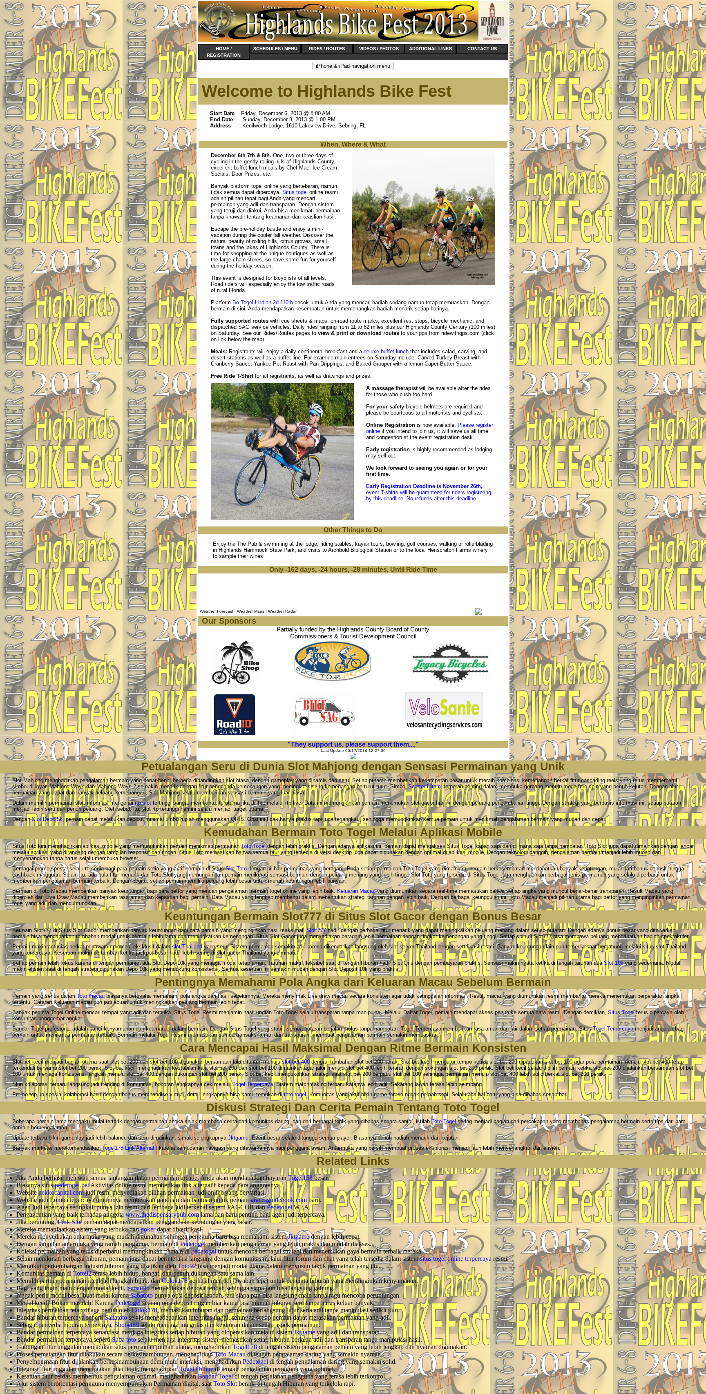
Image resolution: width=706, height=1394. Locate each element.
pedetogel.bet (72, 1185)
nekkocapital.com (61, 1192)
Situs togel (295, 192)
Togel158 (300, 1177)
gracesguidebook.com (278, 1199)
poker (148, 1229)
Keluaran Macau (356, 891)
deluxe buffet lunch (386, 351)
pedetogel (203, 1251)
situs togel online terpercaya (456, 1258)
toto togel (295, 1094)
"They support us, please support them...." (353, 744)
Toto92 (187, 1265)
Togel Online (196, 1368)
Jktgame (238, 1138)
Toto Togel (253, 846)
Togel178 (244, 1346)
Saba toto (124, 1339)
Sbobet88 (126, 1324)
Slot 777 (316, 930)
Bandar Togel (215, 1376)
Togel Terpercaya (613, 1029)
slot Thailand (187, 946)
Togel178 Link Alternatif (129, 1148)
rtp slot (143, 803)
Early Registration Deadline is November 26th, (424, 486)
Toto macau (91, 996)
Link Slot (70, 1221)
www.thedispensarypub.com (162, 1214)
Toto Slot (225, 1383)
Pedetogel (279, 1207)
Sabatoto (138, 1288)
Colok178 (175, 1280)
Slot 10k (613, 963)
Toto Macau (230, 1354)
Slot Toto (236, 868)
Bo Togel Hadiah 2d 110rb (262, 302)
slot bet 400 (296, 1062)
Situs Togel (621, 1012)
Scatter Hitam (424, 786)
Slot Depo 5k (47, 819)
